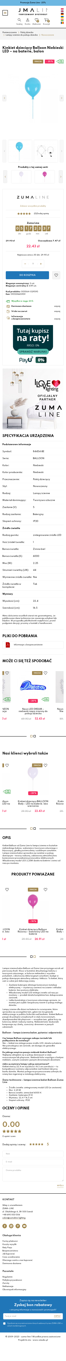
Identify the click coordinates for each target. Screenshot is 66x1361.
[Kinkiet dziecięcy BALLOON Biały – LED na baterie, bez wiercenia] (21, 176)
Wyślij (60, 1186)
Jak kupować (8, 1254)
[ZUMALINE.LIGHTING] (33, 11)
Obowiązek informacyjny (14, 1290)
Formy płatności (10, 1241)
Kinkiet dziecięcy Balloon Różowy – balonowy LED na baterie (33, 931)
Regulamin (7, 1277)
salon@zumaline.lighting (13, 1218)
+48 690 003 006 (11, 1215)
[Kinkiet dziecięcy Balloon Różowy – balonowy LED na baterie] (45, 176)
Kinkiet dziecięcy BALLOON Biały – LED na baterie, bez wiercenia (33, 803)
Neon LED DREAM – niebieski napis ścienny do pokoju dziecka (33, 711)
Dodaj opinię (43, 214)
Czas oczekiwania (11, 1257)
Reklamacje (7, 1286)
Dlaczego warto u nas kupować (17, 1260)
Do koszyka (27, 275)
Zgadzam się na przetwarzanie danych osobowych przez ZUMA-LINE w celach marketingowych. (35, 1325)
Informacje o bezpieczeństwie (28, 645)
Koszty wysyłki (9, 1244)
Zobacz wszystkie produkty (33, 206)
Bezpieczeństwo (10, 1251)
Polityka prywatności (12, 1280)
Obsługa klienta (11, 1235)
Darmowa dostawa (11, 1264)
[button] (4, 151)
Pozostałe (8, 1271)
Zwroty (5, 1283)
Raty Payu (7, 1248)
